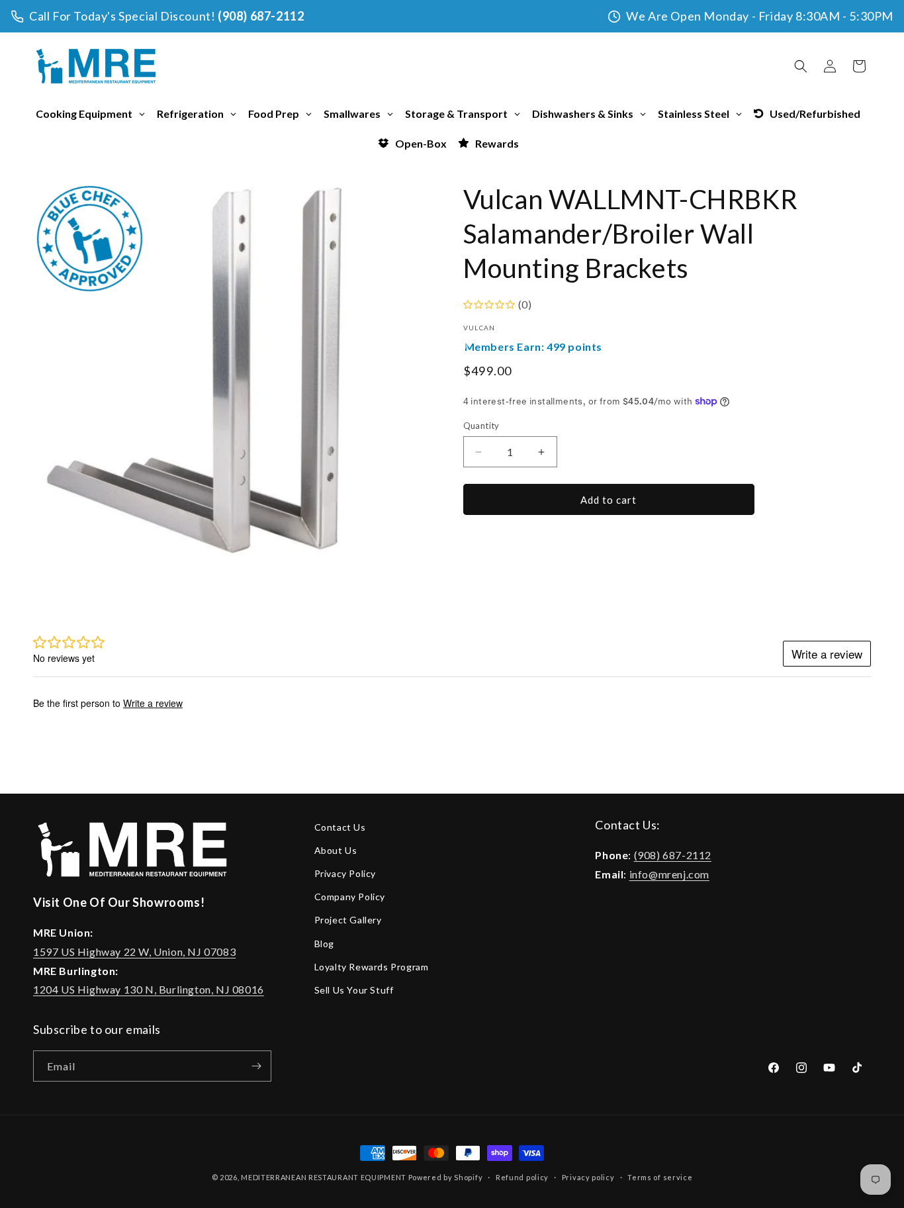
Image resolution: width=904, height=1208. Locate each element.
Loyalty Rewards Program (371, 966)
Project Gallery (348, 920)
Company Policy (349, 897)
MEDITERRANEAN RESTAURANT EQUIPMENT (323, 1177)
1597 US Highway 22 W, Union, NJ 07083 (134, 951)
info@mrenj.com (669, 874)
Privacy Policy (345, 874)
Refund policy (522, 1177)
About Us (335, 850)
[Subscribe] (256, 1066)
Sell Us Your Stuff (354, 990)
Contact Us (340, 827)
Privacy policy (588, 1177)
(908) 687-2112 (261, 16)
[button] (800, 66)
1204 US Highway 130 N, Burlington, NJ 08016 (148, 990)
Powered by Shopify (445, 1177)
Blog (324, 943)
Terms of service (659, 1177)
